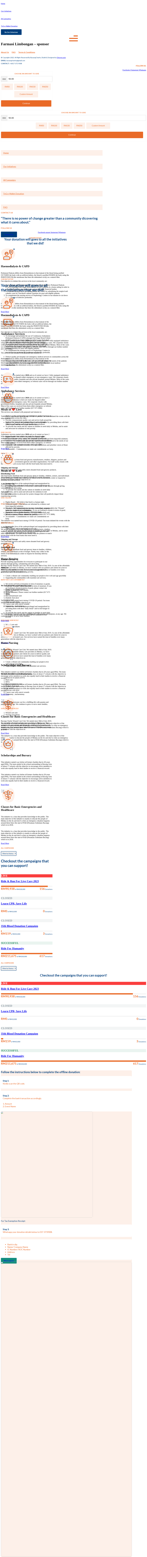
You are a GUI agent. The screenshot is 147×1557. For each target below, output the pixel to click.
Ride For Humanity (12, 948)
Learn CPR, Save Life (14, 903)
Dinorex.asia (61, 57)
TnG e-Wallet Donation (9, 26)
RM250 (45, 87)
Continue (26, 103)
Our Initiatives (6, 11)
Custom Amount (26, 94)
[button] (11, 32)
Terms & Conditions (26, 52)
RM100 (20, 87)
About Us (5, 52)
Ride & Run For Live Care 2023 (20, 881)
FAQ (14, 52)
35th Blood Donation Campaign (19, 925)
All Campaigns (6, 19)
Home (3, 3)
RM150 (32, 87)
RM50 (7, 87)
